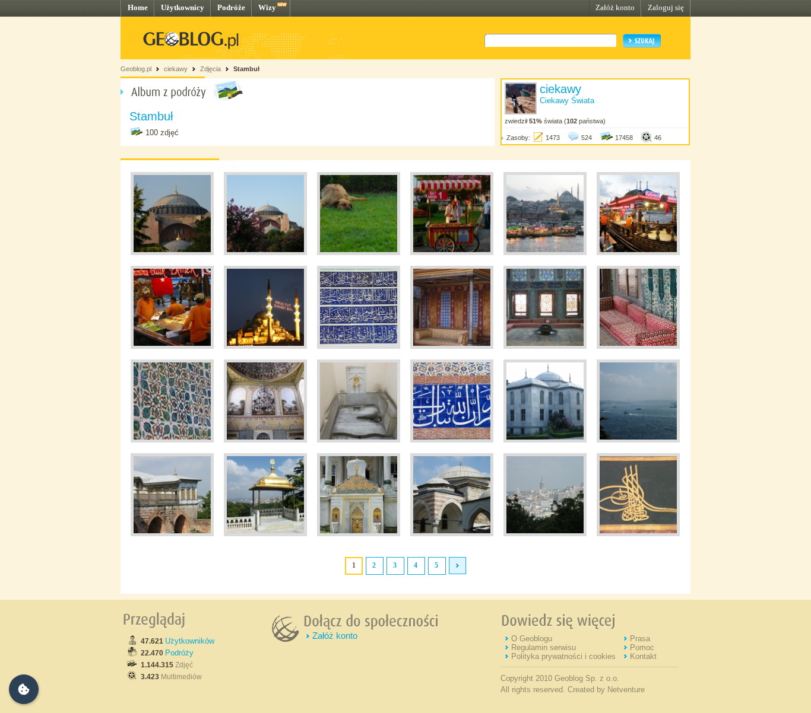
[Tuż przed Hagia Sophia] (358, 252)
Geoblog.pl (136, 68)
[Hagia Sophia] (172, 252)
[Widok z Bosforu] (545, 252)
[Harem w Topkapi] (545, 346)
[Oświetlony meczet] (265, 346)
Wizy (267, 7)
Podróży (179, 652)
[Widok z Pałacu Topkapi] (545, 533)
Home (138, 7)
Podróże (231, 7)
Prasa (640, 638)
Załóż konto (615, 7)
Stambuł (246, 68)
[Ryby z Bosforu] (638, 252)
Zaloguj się (666, 7)
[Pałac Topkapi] (358, 346)
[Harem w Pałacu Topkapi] (451, 346)
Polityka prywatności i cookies (563, 656)
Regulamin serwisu (543, 647)
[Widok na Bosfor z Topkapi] (638, 440)
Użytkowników (189, 640)
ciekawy (176, 68)
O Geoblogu (531, 638)
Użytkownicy (182, 7)
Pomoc (642, 647)
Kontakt (643, 656)
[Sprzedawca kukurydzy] (451, 252)
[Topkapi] (172, 533)
